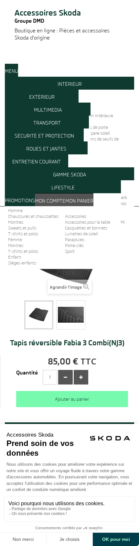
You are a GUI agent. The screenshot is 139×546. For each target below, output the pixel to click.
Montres (15, 222)
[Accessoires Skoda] (69, 2)
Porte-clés (74, 245)
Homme (15, 210)
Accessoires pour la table (87, 222)
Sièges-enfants (22, 263)
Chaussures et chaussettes (33, 216)
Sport (70, 251)
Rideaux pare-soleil (92, 133)
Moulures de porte (91, 127)
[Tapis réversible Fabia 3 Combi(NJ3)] (39, 315)
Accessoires (75, 216)
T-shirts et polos (23, 233)
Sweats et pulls (22, 228)
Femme (15, 239)
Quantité (27, 373)
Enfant (14, 257)
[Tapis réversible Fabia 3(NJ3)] (71, 315)
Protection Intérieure (94, 115)
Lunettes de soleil (81, 233)
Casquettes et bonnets (86, 228)
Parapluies (74, 239)
